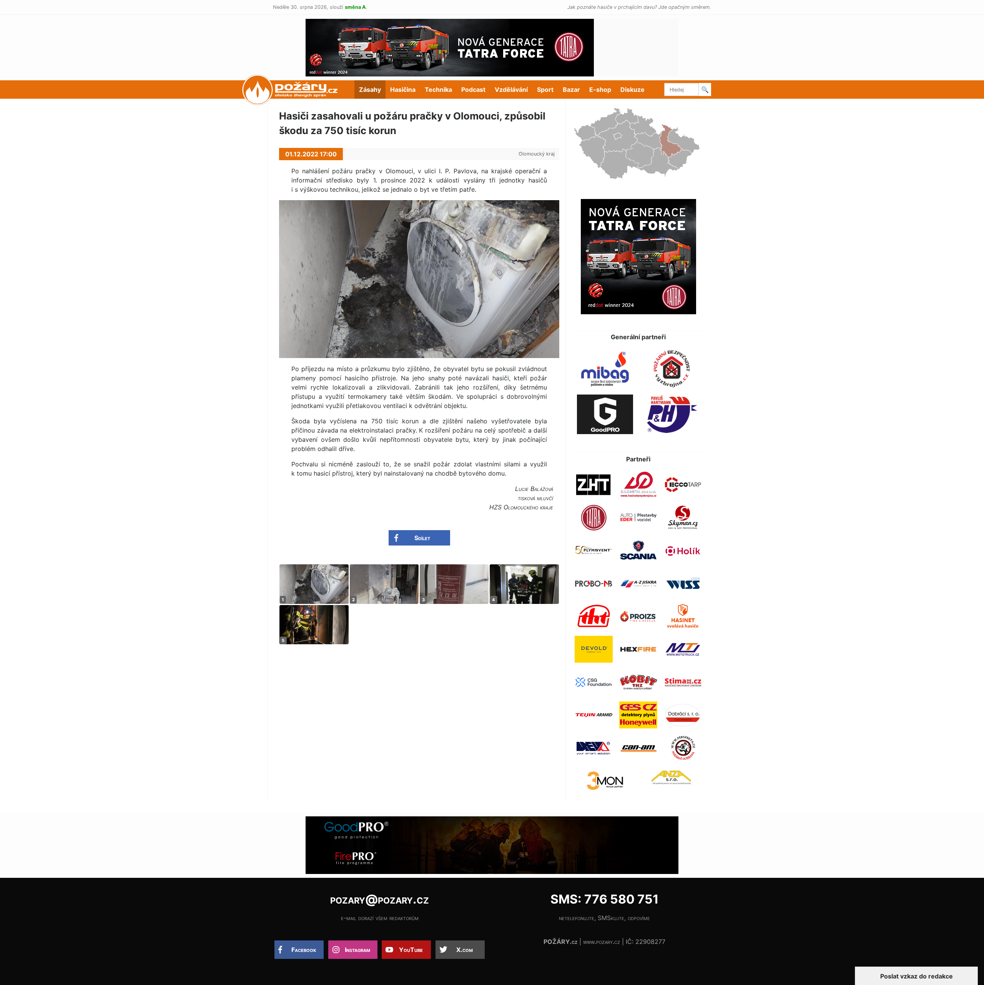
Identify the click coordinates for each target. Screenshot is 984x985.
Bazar (571, 89)
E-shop (600, 89)
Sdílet (422, 538)
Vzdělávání (511, 89)
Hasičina (403, 89)
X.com (464, 949)
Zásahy (370, 89)
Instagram (357, 949)
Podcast (473, 89)
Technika (438, 89)
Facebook (303, 949)
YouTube (411, 949)
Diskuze (632, 89)
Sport (545, 89)
